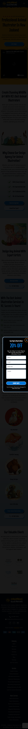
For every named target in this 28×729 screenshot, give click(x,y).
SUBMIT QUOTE (16, 383)
